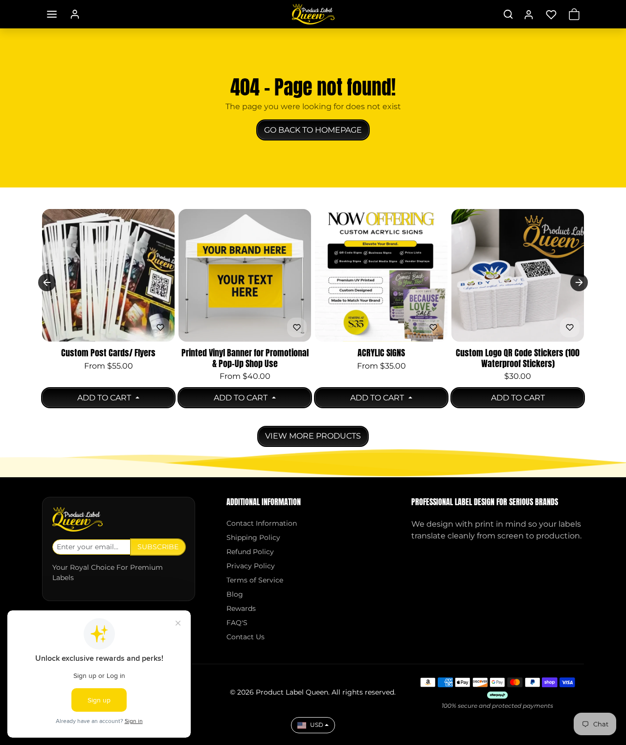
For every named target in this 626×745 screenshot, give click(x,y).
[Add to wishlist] (160, 327)
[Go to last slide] (47, 282)
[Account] (75, 14)
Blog (234, 594)
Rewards (241, 608)
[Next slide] (579, 282)
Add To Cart (105, 397)
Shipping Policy (253, 537)
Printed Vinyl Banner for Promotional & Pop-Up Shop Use (245, 358)
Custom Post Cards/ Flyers (108, 353)
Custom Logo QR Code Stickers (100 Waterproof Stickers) (518, 358)
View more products (313, 436)
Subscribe (158, 546)
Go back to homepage (313, 130)
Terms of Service (254, 580)
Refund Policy (250, 551)
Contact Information (261, 523)
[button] (52, 14)
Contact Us (245, 636)
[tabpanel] (313, 326)
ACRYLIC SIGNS (381, 353)
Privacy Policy (250, 565)
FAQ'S (236, 622)
